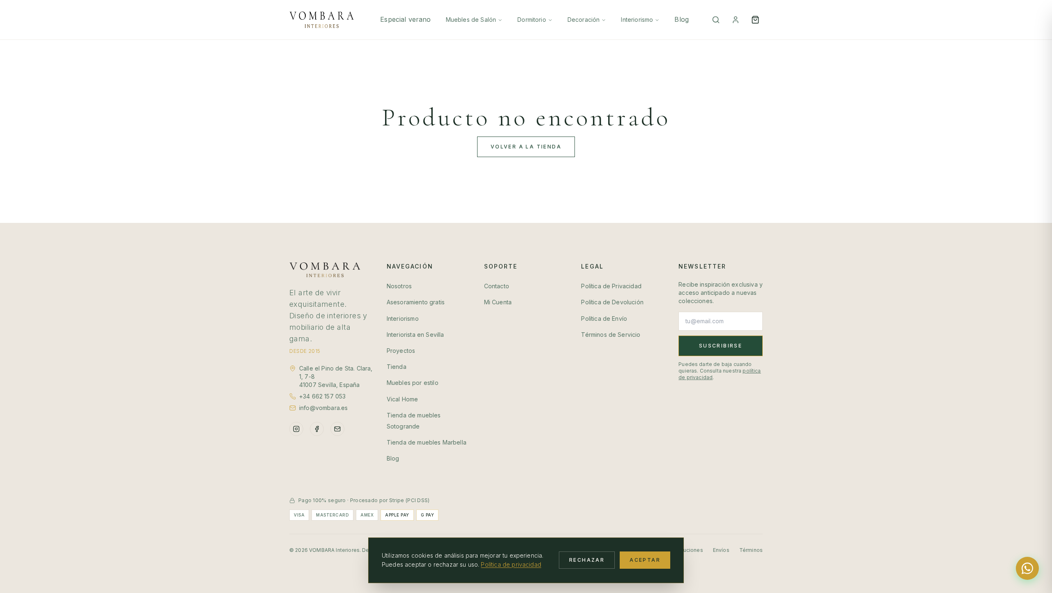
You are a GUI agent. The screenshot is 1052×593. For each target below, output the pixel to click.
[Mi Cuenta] (735, 19)
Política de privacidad (511, 564)
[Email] (337, 429)
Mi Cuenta (498, 302)
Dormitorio (531, 19)
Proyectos (401, 350)
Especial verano (405, 19)
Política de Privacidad (611, 286)
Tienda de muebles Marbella (426, 442)
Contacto (496, 286)
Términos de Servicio (610, 334)
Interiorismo (637, 19)
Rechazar (586, 560)
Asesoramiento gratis (416, 302)
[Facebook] (317, 429)
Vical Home (402, 399)
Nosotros (399, 286)
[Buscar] (715, 19)
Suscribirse (720, 346)
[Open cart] (755, 19)
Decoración (584, 19)
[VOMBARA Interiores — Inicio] (321, 20)
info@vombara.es (323, 407)
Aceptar (645, 560)
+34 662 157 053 (322, 396)
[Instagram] (296, 429)
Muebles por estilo (412, 382)
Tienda (396, 366)
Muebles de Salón (471, 19)
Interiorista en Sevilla (415, 334)
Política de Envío (604, 318)
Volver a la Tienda (526, 147)
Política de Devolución (612, 302)
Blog (681, 19)
